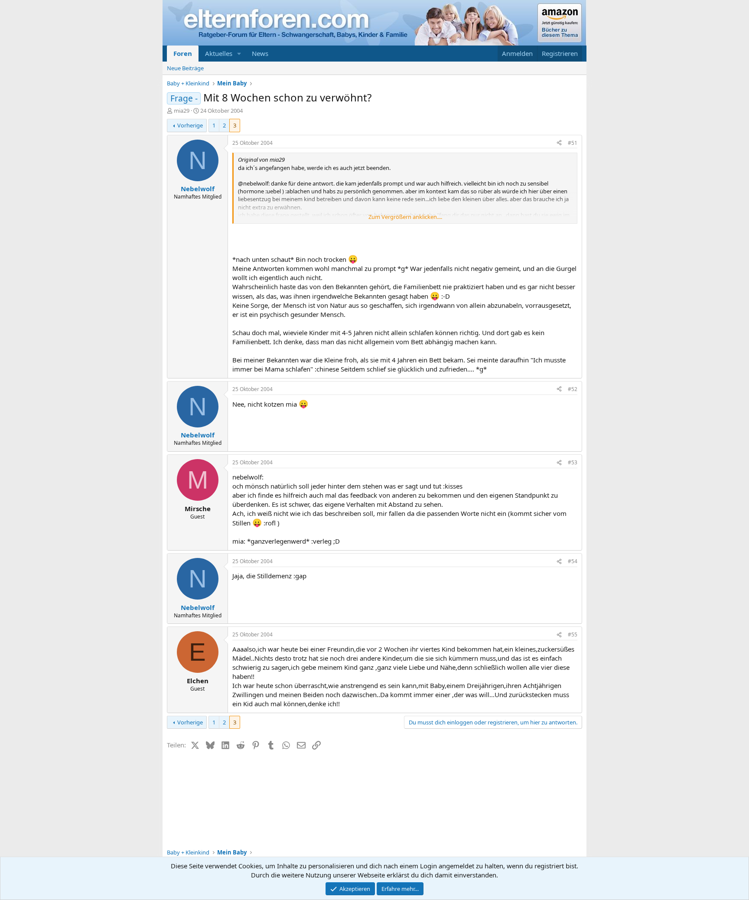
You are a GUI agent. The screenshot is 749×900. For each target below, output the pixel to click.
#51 (572, 143)
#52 (572, 389)
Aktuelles (218, 53)
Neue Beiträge (185, 68)
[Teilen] (559, 143)
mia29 (181, 110)
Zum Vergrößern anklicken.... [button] (405, 217)
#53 (572, 462)
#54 (572, 561)
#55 (572, 634)
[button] (239, 54)
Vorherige (190, 125)
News (260, 53)
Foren (182, 53)
